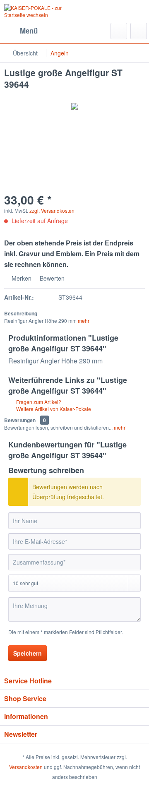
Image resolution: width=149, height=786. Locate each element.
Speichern (27, 653)
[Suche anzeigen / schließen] (119, 31)
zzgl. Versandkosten (51, 210)
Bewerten (51, 278)
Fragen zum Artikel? (38, 401)
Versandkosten (26, 766)
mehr (83, 320)
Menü (29, 31)
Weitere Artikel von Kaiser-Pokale (53, 408)
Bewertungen (20, 420)
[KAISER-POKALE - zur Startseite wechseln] (39, 11)
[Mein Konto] (138, 31)
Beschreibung (20, 313)
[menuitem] (21, 31)
